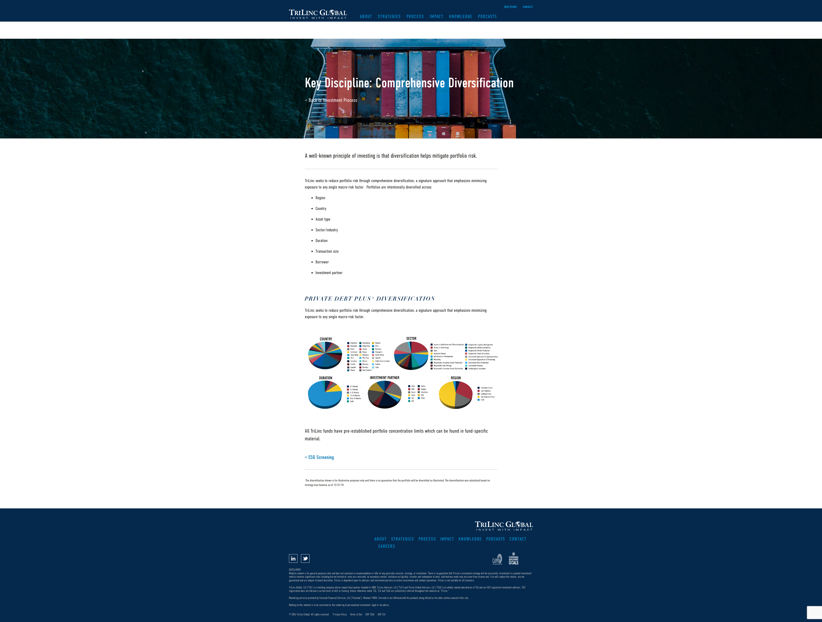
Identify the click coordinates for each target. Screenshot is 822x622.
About (366, 16)
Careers (386, 546)
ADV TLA (382, 614)
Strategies (389, 16)
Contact (528, 7)
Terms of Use (356, 614)
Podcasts (487, 16)
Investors (510, 7)
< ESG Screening (319, 457)
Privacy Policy (340, 614)
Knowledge (460, 16)
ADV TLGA (369, 614)
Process (415, 16)
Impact (437, 16)
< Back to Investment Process (331, 100)
